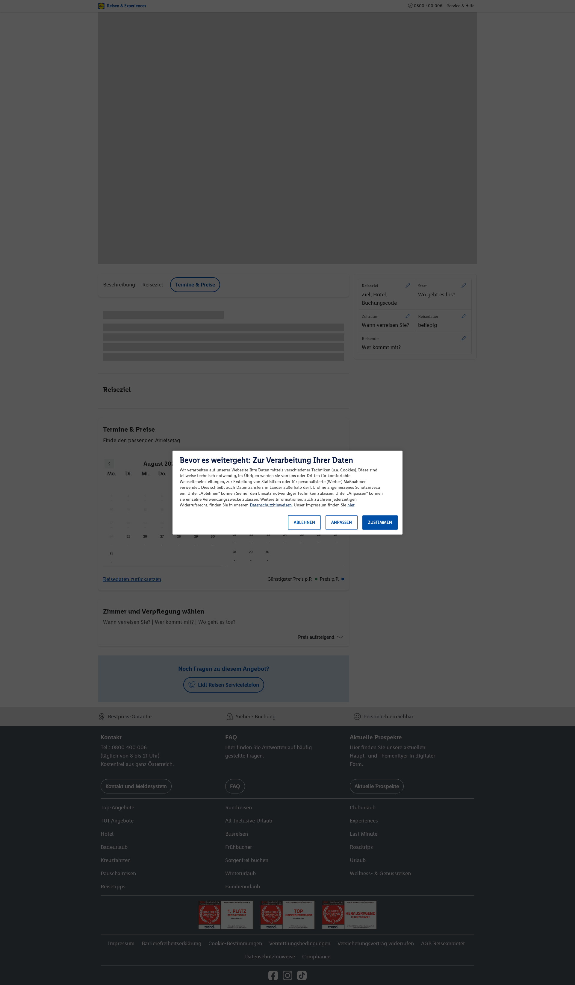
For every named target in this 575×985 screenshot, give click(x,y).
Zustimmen (380, 522)
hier (350, 505)
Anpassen (341, 522)
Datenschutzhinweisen (271, 505)
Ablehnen (304, 522)
